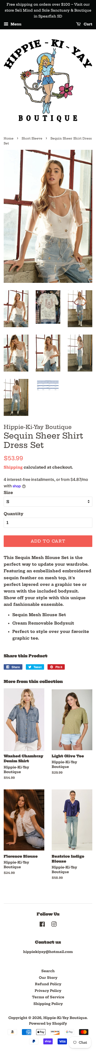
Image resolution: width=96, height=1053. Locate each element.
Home (9, 138)
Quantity (13, 513)
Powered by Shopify (48, 1023)
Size (8, 492)
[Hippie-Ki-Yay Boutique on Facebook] (42, 925)
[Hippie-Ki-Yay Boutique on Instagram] (54, 925)
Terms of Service (48, 997)
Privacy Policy (48, 991)
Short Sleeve (32, 138)
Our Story (48, 978)
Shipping (13, 467)
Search (48, 971)
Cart (87, 24)
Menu (15, 24)
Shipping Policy (48, 1004)
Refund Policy (48, 984)
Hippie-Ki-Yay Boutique (65, 1018)
